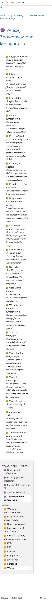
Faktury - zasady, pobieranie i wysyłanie (14, 537)
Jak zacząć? (13, 559)
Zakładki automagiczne (17, 387)
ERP (9, 547)
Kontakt (20, 2)
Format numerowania (16, 123)
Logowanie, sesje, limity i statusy (14, 530)
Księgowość (13, 555)
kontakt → (45, 598)
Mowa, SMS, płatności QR (16, 487)
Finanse (11, 551)
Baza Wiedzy (6, 15)
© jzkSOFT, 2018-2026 (11, 598)
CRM (9, 543)
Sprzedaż (12, 563)
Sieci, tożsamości (16, 492)
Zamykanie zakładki (16, 420)
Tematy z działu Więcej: (15, 466)
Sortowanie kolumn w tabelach (16, 235)
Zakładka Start (15, 363)
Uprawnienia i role (16, 524)
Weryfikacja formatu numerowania (16, 317)
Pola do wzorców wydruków (17, 189)
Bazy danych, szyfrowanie (12, 472)
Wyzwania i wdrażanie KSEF (11, 511)
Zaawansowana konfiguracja (14, 498)
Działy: (6, 505)
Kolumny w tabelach (16, 172)
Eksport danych (17, 105)
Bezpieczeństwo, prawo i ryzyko (14, 518)
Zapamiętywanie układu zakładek (16, 442)
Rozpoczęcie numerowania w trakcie (17, 210)
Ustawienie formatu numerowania (16, 294)
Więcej (19, 15)
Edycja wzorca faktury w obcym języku (16, 84)
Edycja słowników (17, 63)
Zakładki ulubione (16, 404)
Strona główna (16, 256)
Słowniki (16, 275)
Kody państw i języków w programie (17, 148)
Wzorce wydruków (16, 340)
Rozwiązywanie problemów (13, 479)
